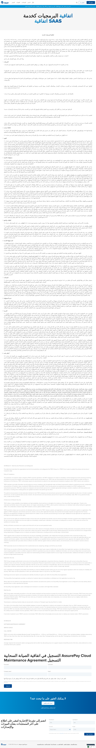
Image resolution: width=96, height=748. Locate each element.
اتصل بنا (82, 2)
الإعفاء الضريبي (60, 744)
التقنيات (18, 2)
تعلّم (33, 2)
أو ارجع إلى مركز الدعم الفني (48, 708)
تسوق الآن (90, 2)
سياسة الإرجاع (53, 744)
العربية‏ (91, 746)
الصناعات (24, 2)
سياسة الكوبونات (74, 744)
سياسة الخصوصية (40, 744)
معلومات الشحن (67, 744)
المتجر (13, 2)
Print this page (91, 745)
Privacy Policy (62, 733)
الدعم (29, 2)
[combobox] (91, 746)
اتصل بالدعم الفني (48, 703)
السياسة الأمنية (47, 744)
